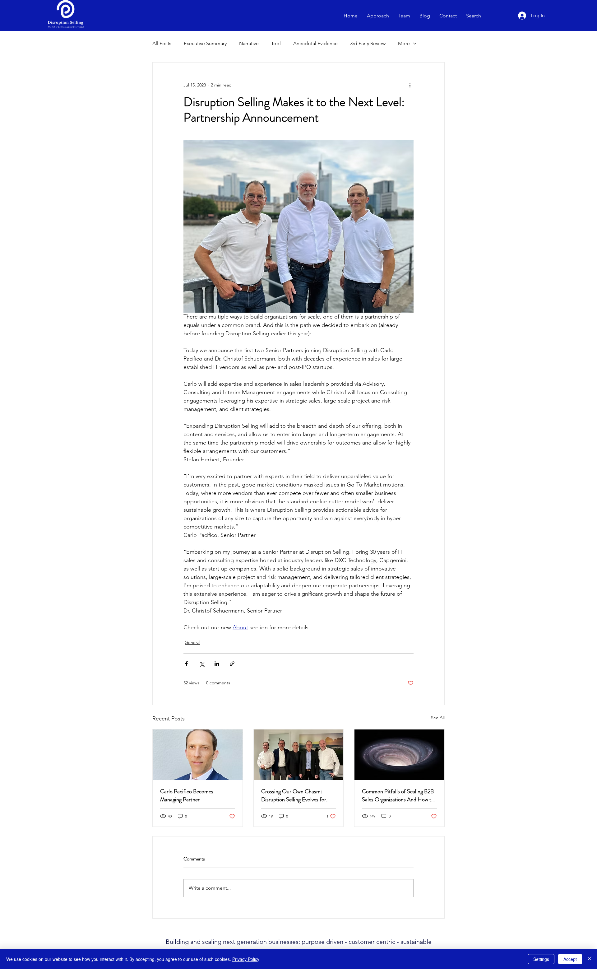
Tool (276, 43)
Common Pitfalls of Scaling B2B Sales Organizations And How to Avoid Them (398, 795)
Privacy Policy (245, 959)
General (192, 642)
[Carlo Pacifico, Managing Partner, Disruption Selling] (198, 754)
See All (438, 717)
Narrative (249, 43)
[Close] (589, 959)
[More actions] (410, 85)
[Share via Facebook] (186, 664)
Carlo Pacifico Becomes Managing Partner (186, 795)
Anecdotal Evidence (315, 43)
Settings (541, 959)
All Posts (161, 43)
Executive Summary (205, 43)
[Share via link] (232, 664)
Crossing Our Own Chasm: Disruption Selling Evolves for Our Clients (293, 795)
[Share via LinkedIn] (217, 664)
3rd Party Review (368, 43)
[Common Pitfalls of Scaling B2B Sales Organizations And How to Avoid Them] (399, 754)
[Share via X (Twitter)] (202, 664)
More (404, 43)
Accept (570, 959)
